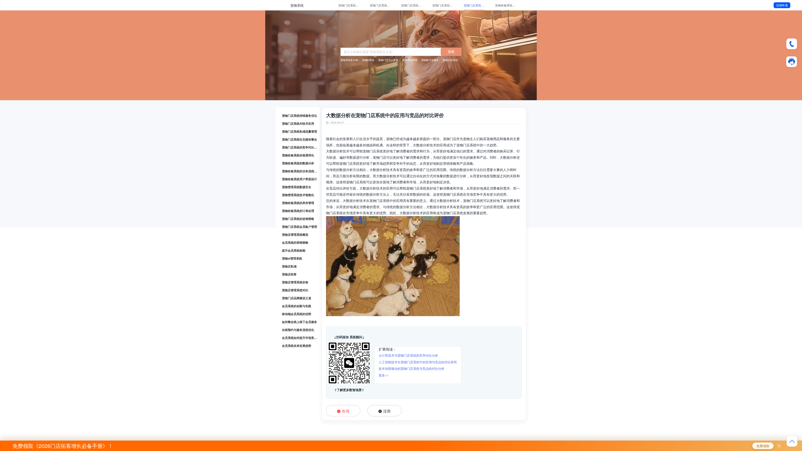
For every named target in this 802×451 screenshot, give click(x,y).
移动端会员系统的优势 (296, 314)
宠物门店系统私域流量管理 (411, 5)
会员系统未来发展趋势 (296, 345)
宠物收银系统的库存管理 (298, 203)
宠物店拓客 (289, 274)
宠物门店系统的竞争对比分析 (474, 5)
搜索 (451, 51)
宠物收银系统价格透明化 (505, 5)
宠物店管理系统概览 (295, 234)
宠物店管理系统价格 (295, 282)
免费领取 (763, 445)
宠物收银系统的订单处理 (298, 211)
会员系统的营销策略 (295, 242)
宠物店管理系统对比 (295, 290)
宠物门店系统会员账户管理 (299, 226)
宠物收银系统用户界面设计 (299, 179)
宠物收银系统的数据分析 (298, 163)
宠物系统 (297, 5)
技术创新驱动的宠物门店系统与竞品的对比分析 (411, 368)
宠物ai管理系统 (292, 258)
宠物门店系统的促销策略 (298, 219)
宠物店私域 (289, 266)
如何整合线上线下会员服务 (299, 322)
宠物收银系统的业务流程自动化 (299, 171)
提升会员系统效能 (293, 250)
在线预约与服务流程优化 (298, 330)
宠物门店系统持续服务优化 (348, 5)
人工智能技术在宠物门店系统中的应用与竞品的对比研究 (418, 362)
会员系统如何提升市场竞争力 (299, 338)
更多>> (384, 375)
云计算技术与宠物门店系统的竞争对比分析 (408, 355)
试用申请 (782, 5)
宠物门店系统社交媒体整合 (442, 5)
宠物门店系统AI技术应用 (380, 5)
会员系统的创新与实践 (296, 306)
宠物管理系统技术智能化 (298, 195)
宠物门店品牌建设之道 (296, 298)
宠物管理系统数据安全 (296, 187)
